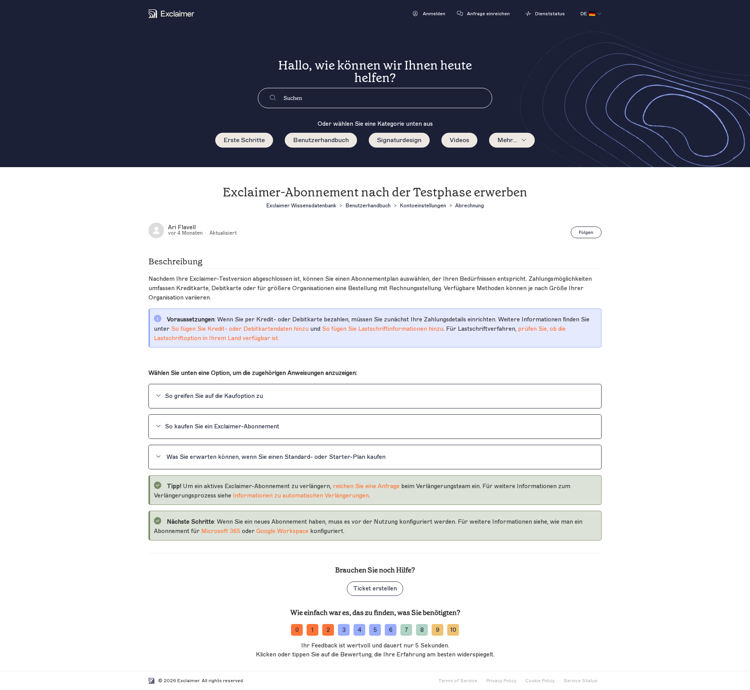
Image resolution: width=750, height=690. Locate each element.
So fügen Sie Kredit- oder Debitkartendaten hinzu (240, 329)
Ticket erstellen (375, 589)
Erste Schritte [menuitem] (244, 140)
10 (453, 630)
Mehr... (507, 140)
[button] (429, 13)
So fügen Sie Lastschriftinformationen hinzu (382, 329)
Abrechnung (469, 205)
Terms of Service (457, 680)
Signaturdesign (399, 140)
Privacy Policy (501, 680)
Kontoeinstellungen (423, 205)
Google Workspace (282, 531)
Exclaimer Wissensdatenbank (301, 205)
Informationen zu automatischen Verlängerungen (301, 496)
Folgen (586, 232)
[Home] (171, 13)
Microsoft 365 (220, 531)
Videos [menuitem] (459, 140)
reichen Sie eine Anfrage (366, 486)
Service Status (581, 680)
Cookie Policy (540, 680)
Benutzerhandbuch (321, 140)
